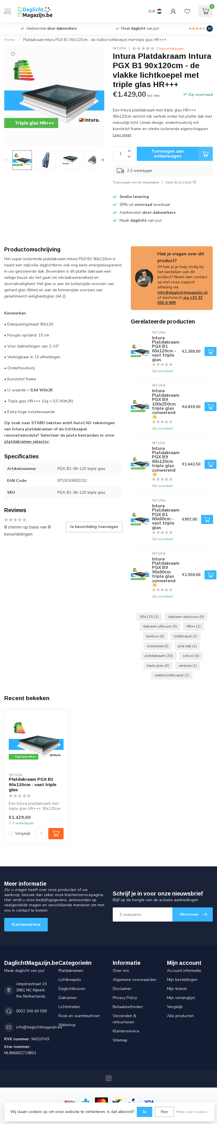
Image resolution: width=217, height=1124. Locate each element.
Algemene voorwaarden (134, 979)
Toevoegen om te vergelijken (136, 182)
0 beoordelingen (170, 48)
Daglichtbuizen (71, 988)
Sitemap (120, 1040)
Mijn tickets (177, 988)
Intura (119, 48)
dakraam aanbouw (186, 616)
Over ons (121, 970)
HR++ (193, 626)
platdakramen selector (26, 441)
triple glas (158, 665)
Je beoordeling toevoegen (94, 526)
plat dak (187, 646)
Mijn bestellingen (182, 979)
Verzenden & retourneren (124, 1019)
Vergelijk (23, 833)
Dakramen (67, 997)
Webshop (67, 1025)
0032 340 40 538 (31, 1011)
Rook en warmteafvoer (79, 1016)
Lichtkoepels (69, 979)
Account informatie (184, 970)
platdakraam (159, 655)
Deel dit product (178, 182)
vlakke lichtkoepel (172, 675)
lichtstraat (157, 646)
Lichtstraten (69, 1006)
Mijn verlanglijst (181, 997)
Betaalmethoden (128, 1006)
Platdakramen (70, 970)
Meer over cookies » (193, 1111)
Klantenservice (26, 924)
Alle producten (180, 1016)
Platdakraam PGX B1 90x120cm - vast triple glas (33, 784)
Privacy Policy (125, 997)
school (191, 655)
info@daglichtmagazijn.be (39, 1027)
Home (9, 39)
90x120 (149, 616)
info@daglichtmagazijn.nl (182, 292)
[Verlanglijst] (187, 11)
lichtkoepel (185, 636)
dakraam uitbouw (160, 626)
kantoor (155, 636)
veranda (188, 665)
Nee (164, 1111)
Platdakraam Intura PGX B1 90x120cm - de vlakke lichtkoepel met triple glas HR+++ (95, 39)
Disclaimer (122, 988)
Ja (144, 1111)
